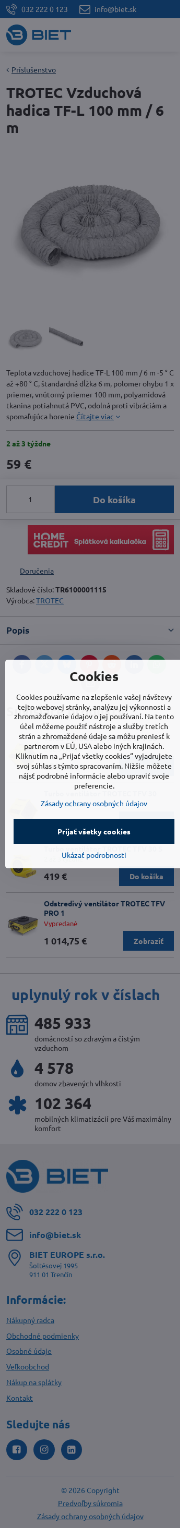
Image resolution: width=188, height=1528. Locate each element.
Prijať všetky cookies (94, 831)
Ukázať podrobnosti (94, 854)
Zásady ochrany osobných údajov (94, 803)
